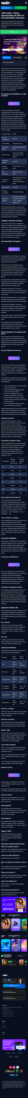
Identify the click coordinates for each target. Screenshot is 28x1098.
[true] (26, 57)
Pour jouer (20, 910)
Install (21, 1047)
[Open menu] (26, 3)
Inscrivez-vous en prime (12, 50)
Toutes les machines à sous (14, 915)
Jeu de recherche (9, 909)
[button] (23, 52)
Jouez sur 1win (14, 103)
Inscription (20, 7)
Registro (12, 32)
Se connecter (7, 7)
